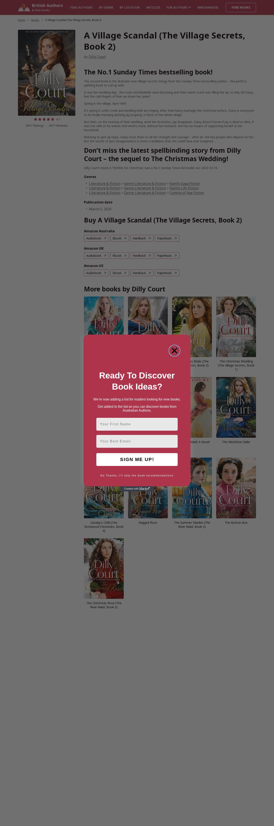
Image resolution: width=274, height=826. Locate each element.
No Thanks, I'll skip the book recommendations (137, 475)
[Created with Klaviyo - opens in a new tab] (137, 488)
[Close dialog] (174, 350)
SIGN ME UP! (137, 459)
